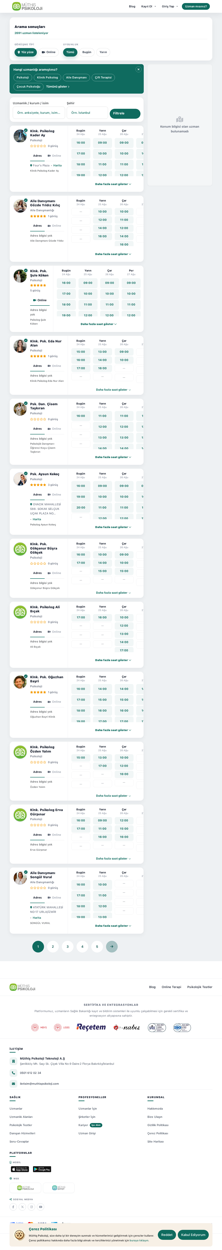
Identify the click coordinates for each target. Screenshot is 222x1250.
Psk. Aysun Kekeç (44, 474)
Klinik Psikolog (47, 77)
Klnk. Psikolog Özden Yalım (42, 749)
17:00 (81, 153)
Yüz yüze (27, 52)
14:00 (102, 228)
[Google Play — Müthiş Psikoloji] (42, 1169)
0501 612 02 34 (30, 1072)
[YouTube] (40, 1207)
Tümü (70, 52)
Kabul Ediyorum (193, 1235)
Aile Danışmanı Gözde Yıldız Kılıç (45, 203)
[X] (22, 1207)
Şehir (71, 103)
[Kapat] (138, 69)
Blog (132, 6)
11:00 (102, 164)
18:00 (81, 164)
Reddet (167, 1235)
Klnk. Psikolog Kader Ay (42, 133)
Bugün (86, 52)
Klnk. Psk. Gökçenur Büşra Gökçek (43, 548)
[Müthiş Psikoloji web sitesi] (25, 1188)
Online (51, 52)
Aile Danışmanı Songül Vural (42, 875)
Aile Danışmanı (76, 77)
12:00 (102, 175)
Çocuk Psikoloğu (28, 86)
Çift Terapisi (103, 77)
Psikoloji (23, 77)
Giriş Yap (168, 6)
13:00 (102, 351)
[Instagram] (31, 1207)
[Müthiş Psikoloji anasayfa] (22, 987)
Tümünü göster (57, 86)
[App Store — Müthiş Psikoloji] (20, 1169)
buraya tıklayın (139, 1240)
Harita (57, 165)
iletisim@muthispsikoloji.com (39, 1083)
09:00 (102, 142)
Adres (37, 155)
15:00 (81, 351)
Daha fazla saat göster (112, 389)
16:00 (81, 142)
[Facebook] (13, 1207)
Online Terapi (171, 987)
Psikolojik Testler (199, 987)
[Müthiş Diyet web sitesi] (59, 1188)
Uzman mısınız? (196, 6)
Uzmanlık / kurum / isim (31, 103)
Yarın (103, 52)
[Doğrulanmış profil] (26, 130)
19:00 (81, 175)
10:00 (102, 153)
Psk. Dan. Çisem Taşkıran (43, 406)
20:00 (81, 507)
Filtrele (118, 113)
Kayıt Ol (146, 6)
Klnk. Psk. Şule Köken (39, 273)
